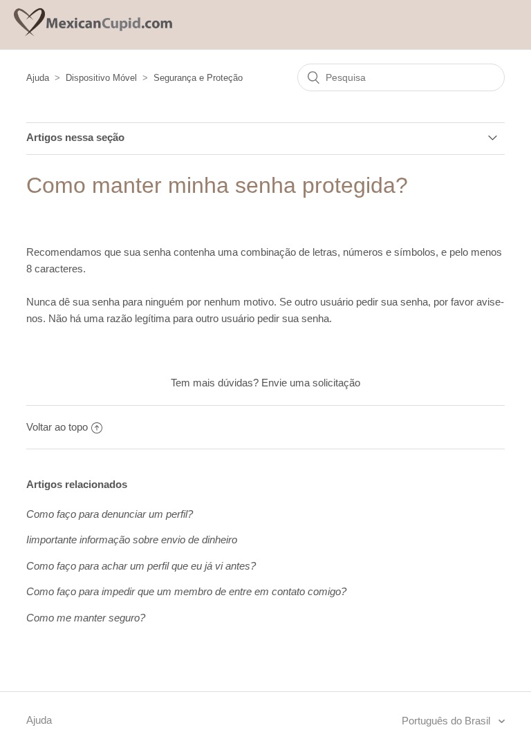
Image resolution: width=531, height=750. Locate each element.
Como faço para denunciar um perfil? (109, 514)
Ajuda (37, 78)
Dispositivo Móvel (101, 78)
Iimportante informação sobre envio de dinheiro (131, 539)
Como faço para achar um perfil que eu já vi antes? (141, 566)
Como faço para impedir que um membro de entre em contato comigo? (186, 591)
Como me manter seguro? (85, 618)
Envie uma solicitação (310, 382)
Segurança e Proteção (198, 78)
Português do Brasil (447, 720)
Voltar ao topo (57, 427)
